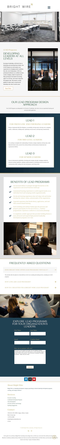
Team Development (12, 401)
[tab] (30, 270)
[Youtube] (34, 379)
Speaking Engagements (12, 405)
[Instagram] (30, 379)
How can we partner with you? (23, 348)
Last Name (33, 330)
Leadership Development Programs (15, 399)
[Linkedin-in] (28, 431)
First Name (17, 330)
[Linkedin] (26, 379)
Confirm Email (34, 339)
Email (16, 339)
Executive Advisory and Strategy (14, 403)
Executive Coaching (12, 397)
